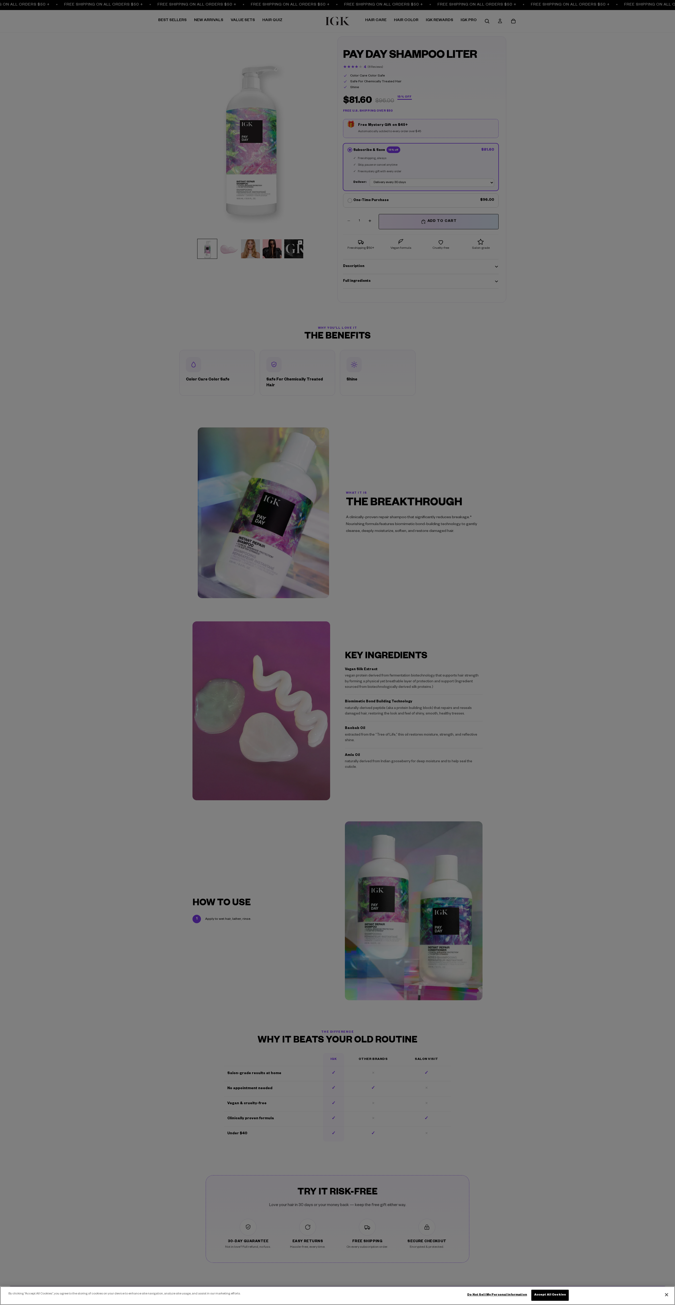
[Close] (666, 1295)
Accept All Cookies (550, 1295)
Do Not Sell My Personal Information (497, 1295)
